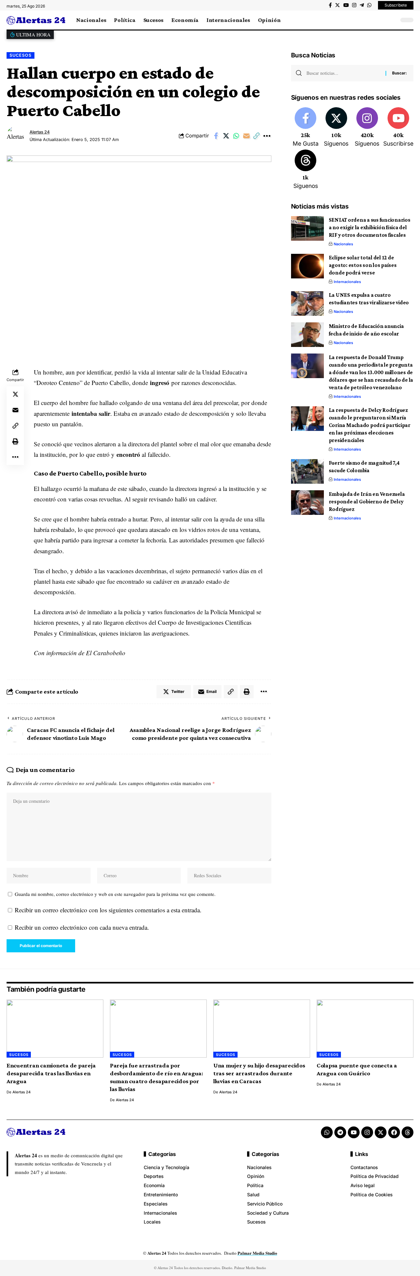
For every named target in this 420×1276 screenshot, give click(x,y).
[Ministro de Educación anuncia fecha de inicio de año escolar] (307, 334)
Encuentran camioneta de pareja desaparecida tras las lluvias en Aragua (51, 1073)
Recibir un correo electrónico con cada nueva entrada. (82, 927)
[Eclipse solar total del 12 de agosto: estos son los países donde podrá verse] (307, 266)
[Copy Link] (256, 136)
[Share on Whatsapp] (236, 136)
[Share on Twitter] (226, 136)
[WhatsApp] (369, 5)
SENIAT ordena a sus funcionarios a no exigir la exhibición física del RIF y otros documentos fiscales (369, 227)
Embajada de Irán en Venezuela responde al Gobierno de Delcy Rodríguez (367, 501)
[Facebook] (330, 5)
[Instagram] (354, 5)
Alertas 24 (40, 132)
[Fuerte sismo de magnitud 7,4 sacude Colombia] (307, 471)
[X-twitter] (381, 1132)
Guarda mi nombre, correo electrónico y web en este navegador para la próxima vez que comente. (115, 894)
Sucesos (21, 55)
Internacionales (347, 281)
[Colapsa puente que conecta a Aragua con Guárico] (365, 1029)
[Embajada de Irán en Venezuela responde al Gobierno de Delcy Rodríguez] (307, 502)
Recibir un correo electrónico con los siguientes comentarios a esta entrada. (108, 910)
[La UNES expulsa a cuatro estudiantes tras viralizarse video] (307, 303)
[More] (266, 136)
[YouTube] (346, 5)
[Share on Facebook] (215, 136)
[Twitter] (337, 5)
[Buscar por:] (344, 73)
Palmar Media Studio (257, 1253)
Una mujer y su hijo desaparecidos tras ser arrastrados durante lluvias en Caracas (259, 1073)
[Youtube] (398, 127)
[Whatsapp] (327, 1132)
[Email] (246, 136)
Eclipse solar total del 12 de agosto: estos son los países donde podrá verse (363, 265)
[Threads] (305, 170)
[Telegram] (362, 5)
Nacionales (343, 244)
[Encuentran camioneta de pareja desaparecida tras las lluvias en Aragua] (55, 1029)
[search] (392, 20)
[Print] (15, 441)
